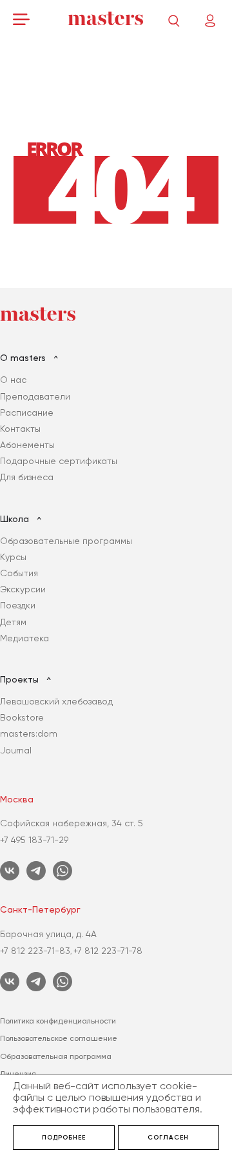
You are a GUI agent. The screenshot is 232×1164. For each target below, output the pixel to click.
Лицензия (18, 1073)
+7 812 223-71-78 (107, 951)
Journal (16, 750)
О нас (13, 379)
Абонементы (27, 445)
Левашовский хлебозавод (56, 701)
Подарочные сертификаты (58, 461)
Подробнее (64, 1137)
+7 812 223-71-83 (35, 951)
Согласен (168, 1137)
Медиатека (24, 638)
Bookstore (22, 717)
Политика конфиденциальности (58, 1020)
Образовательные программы (66, 541)
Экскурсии (23, 589)
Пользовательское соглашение (58, 1038)
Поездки (17, 605)
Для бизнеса (26, 477)
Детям (13, 622)
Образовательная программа (55, 1056)
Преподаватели (35, 396)
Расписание (26, 412)
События (19, 573)
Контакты (20, 428)
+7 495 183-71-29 (34, 840)
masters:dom (28, 733)
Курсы (13, 557)
